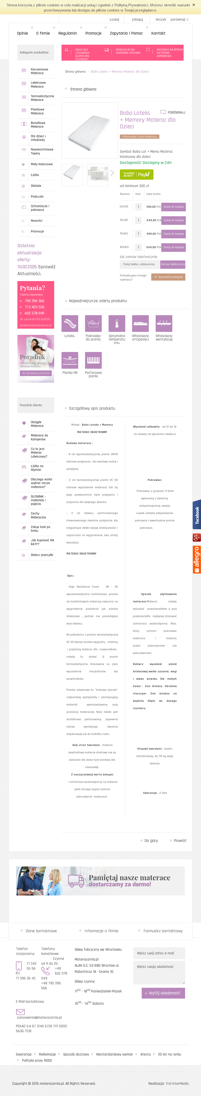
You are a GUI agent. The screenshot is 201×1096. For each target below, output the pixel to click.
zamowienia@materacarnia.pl (35, 325)
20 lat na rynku (169, 1054)
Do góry (151, 840)
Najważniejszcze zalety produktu (98, 301)
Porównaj (176, 112)
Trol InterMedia (177, 1083)
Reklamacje (47, 1054)
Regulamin (67, 33)
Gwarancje (24, 1054)
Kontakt (158, 33)
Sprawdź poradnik (37, 373)
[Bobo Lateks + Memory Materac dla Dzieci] (90, 133)
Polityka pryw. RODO (37, 1060)
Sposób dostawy (76, 1054)
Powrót (180, 840)
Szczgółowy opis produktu (92, 408)
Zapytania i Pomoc (126, 33)
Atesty (145, 1054)
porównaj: (179, 19)
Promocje (93, 33)
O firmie (43, 33)
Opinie (22, 33)
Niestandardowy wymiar (114, 1054)
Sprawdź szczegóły (171, 277)
